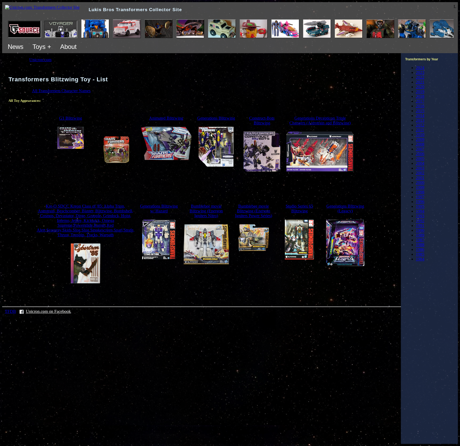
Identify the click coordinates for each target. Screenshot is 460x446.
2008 (420, 144)
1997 (420, 197)
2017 (420, 101)
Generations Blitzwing (216, 118)
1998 (420, 192)
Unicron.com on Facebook (48, 311)
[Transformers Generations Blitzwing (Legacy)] (345, 264)
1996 (420, 201)
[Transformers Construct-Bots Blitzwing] (262, 170)
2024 (420, 67)
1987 (420, 240)
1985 (420, 254)
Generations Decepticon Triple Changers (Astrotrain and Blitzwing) (320, 120)
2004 (420, 163)
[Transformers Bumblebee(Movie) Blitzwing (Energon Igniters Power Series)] (254, 249)
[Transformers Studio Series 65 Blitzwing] (299, 258)
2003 (420, 168)
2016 (420, 106)
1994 (420, 211)
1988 (420, 244)
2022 (420, 77)
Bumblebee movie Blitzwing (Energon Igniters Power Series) (253, 211)
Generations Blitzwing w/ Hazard (159, 208)
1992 (420, 220)
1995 (420, 206)
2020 (420, 87)
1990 (420, 230)
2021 (420, 82)
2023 (420, 72)
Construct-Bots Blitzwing (261, 120)
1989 (420, 235)
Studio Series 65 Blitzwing (299, 208)
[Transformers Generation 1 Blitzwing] (70, 147)
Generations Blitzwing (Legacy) (345, 208)
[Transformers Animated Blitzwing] (166, 158)
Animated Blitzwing (166, 118)
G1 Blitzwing (70, 118)
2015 (420, 110)
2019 (420, 91)
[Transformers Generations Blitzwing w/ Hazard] (159, 258)
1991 (420, 225)
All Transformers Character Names (61, 91)
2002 (420, 173)
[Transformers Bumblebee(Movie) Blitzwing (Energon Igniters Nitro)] (206, 262)
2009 (420, 139)
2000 (420, 182)
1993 (420, 216)
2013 (420, 120)
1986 (420, 249)
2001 (420, 177)
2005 (420, 158)
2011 (420, 130)
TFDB (10, 311)
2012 (420, 125)
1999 (420, 187)
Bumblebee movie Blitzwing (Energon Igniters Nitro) (206, 211)
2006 (420, 154)
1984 (420, 259)
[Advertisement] (201, 188)
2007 (420, 149)
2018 (420, 96)
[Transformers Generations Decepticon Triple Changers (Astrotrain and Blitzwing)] (320, 170)
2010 (420, 134)
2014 (420, 115)
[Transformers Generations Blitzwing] (216, 165)
